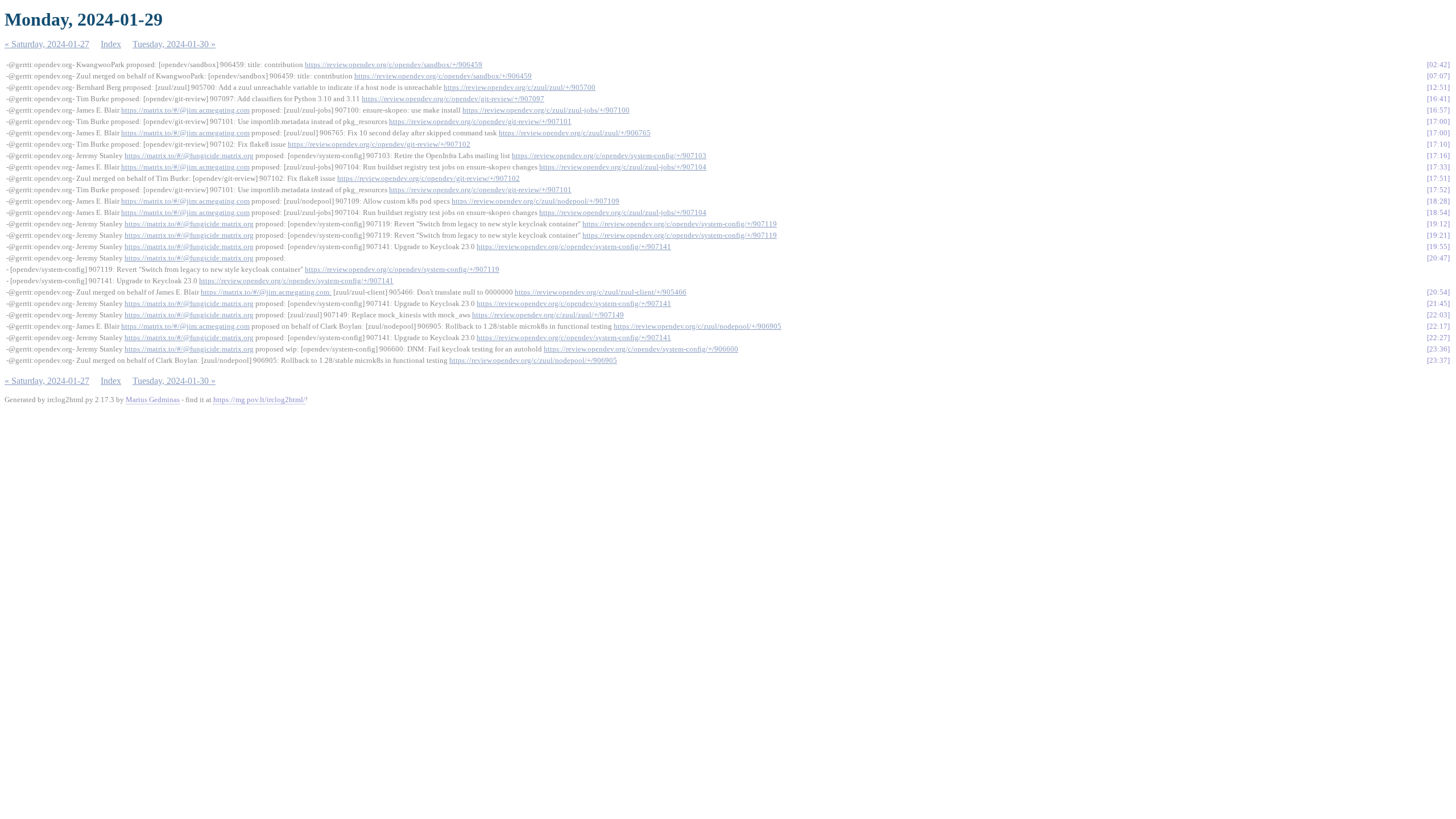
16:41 (1438, 98)
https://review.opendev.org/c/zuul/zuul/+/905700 (519, 87)
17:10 (1438, 144)
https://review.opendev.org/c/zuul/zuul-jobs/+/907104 (622, 167)
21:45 (1438, 303)
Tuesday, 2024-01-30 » (174, 44)
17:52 (1438, 189)
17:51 (1438, 178)
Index (111, 44)
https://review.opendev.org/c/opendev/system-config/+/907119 (679, 224)
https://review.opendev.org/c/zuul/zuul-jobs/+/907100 (546, 110)
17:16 (1438, 155)
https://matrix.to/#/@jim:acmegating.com (185, 110)
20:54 (1438, 292)
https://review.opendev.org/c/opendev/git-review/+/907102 (379, 144)
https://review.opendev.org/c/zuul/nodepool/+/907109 (535, 201)
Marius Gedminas (153, 399)
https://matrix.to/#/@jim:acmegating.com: (266, 292)
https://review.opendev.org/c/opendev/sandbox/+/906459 (393, 64)
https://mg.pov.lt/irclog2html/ (259, 399)
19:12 (1438, 224)
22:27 (1438, 337)
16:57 (1438, 110)
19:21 (1438, 235)
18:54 (1438, 212)
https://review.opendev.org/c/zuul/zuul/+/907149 (548, 315)
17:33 (1438, 167)
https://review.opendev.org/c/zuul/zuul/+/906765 (575, 133)
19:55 (1438, 246)
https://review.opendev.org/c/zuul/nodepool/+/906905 (697, 326)
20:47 (1438, 258)
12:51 (1438, 87)
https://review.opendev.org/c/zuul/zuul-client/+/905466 (600, 292)
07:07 (1438, 76)
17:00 (1438, 121)
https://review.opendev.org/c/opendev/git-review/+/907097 (453, 98)
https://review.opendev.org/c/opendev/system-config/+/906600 (641, 349)
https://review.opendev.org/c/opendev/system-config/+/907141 (574, 246)
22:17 (1438, 326)
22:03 (1438, 315)
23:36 (1438, 349)
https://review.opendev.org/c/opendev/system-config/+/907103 (609, 155)
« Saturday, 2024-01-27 (47, 44)
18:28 (1438, 201)
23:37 (1438, 360)
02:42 (1438, 64)
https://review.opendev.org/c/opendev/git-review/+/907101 (480, 121)
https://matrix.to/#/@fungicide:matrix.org (189, 155)
